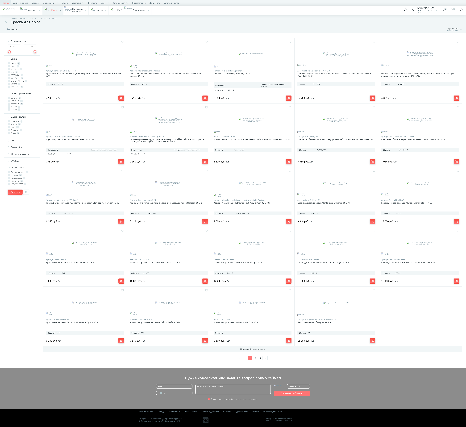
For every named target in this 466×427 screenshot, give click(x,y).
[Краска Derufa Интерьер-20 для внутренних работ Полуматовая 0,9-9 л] (420, 120)
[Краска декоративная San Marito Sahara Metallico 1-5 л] (420, 183)
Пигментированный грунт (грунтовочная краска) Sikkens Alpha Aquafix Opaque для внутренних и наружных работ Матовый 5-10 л (167, 140)
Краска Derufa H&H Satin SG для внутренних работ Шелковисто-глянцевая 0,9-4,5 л (335, 140)
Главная (5, 3)
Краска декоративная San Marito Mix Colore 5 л (236, 322)
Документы (155, 3)
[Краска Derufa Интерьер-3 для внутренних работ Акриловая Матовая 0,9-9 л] (169, 183)
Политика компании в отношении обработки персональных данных (279, 419)
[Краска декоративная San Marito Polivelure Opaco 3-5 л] (85, 303)
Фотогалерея (119, 3)
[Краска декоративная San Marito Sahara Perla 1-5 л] (85, 243)
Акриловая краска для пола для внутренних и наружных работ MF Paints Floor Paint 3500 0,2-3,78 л (334, 75)
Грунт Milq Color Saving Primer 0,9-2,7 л (232, 74)
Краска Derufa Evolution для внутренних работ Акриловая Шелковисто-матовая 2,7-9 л (83, 75)
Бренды (35, 3)
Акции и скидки (20, 3)
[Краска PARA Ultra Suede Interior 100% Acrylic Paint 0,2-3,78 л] (252, 183)
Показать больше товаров (252, 349)
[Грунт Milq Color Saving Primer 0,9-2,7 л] (252, 54)
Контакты (92, 3)
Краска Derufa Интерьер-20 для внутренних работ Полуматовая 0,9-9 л (414, 139)
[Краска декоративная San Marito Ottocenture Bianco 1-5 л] (420, 243)
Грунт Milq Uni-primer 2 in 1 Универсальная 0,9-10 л (70, 139)
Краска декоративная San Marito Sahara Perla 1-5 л (70, 262)
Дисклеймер (242, 412)
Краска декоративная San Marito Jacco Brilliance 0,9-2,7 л (323, 203)
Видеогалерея (139, 3)
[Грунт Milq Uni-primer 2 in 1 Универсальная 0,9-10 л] (85, 120)
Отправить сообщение (291, 393)
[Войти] (461, 10)
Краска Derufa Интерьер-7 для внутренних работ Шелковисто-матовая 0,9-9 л (82, 203)
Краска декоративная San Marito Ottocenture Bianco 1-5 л (408, 262)
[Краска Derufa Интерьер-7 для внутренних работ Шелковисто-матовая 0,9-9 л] (85, 183)
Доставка (76, 3)
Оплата (65, 3)
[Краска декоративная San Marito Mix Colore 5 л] (252, 303)
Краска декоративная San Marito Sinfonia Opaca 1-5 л (238, 262)
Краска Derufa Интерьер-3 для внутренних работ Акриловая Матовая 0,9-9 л (166, 203)
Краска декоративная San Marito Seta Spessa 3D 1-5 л (155, 262)
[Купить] (121, 98)
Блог (103, 3)
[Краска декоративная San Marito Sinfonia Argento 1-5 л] (336, 243)
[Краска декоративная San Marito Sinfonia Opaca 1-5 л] (252, 243)
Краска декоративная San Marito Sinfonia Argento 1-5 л (323, 262)
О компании (48, 3)
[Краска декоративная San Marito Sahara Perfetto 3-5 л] (169, 303)
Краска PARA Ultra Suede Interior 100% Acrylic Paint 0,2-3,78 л (242, 203)
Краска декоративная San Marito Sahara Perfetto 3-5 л (155, 322)
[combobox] (160, 393)
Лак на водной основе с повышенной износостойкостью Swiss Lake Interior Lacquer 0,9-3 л (165, 75)
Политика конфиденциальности (267, 412)
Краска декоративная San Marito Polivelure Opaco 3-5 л (72, 322)
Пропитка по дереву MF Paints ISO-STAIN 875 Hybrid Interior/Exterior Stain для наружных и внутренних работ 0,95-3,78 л (417, 75)
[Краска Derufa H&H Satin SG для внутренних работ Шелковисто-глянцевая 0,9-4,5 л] (336, 120)
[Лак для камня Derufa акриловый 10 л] (336, 303)
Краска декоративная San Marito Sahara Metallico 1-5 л (407, 203)
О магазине (174, 412)
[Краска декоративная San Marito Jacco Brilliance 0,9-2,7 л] (336, 183)
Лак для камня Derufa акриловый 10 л (315, 322)
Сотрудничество (171, 3)
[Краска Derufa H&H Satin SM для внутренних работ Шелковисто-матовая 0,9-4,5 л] (252, 120)
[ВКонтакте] (205, 420)
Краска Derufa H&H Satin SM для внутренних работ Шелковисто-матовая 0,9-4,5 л (252, 139)
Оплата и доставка (210, 412)
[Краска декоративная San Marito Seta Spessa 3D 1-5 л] (169, 243)
